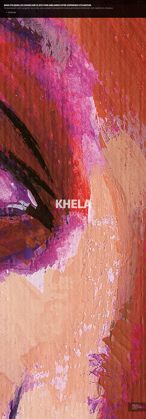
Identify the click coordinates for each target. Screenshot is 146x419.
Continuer (12, 12)
